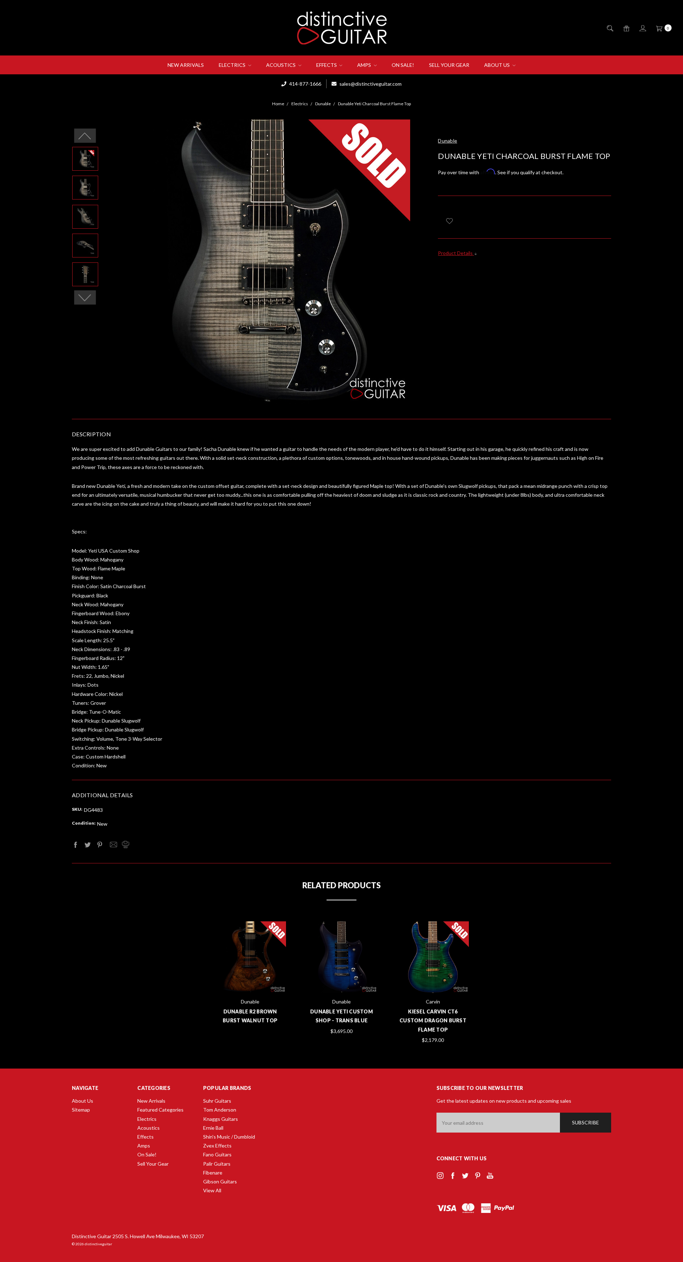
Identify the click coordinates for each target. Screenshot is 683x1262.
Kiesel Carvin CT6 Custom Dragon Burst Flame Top (432, 1020)
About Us (497, 65)
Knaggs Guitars (220, 1119)
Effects (327, 65)
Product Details (456, 253)
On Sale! (403, 65)
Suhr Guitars (217, 1101)
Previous (85, 136)
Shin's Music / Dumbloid (229, 1137)
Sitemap (81, 1110)
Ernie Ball (213, 1128)
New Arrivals (186, 65)
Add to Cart (341, 976)
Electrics (233, 65)
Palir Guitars (217, 1164)
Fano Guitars (217, 1154)
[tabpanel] (250, 974)
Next (85, 298)
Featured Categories (160, 1110)
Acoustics (281, 65)
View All (212, 1190)
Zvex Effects (217, 1146)
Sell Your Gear (449, 65)
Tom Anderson (219, 1110)
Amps (364, 65)
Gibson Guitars (220, 1181)
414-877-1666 (304, 84)
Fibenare (212, 1173)
